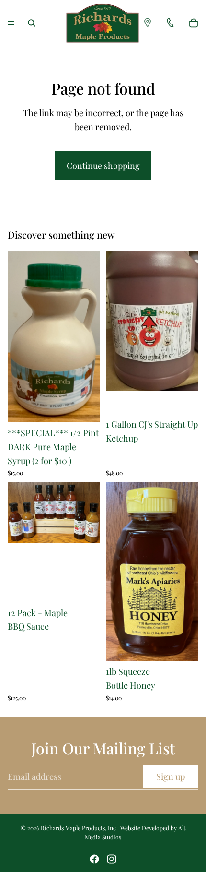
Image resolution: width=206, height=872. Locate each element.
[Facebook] (94, 859)
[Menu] (11, 23)
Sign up (170, 776)
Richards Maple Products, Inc (78, 828)
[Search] (31, 23)
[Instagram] (111, 859)
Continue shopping (103, 165)
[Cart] (193, 23)
